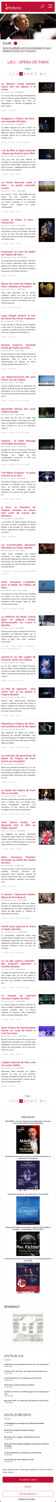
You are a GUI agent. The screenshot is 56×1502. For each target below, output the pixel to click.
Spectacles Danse (23, 142)
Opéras (18, 174)
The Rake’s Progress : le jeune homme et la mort (18, 474)
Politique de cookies (26, 1499)
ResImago (12, 1306)
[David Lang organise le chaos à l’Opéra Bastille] (47, 937)
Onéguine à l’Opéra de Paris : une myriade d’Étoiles (18, 120)
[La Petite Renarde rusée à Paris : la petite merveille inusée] (47, 186)
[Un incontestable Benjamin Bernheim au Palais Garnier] (47, 548)
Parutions (19, 681)
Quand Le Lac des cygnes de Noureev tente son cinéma (18, 658)
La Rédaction (9, 92)
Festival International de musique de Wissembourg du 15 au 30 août (28, 1260)
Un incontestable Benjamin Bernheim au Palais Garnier (18, 546)
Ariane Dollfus (9, 662)
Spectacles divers (16, 953)
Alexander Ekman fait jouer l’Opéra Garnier (18, 410)
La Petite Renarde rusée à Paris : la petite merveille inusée (18, 185)
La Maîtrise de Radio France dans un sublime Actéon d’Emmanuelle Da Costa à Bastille (18, 621)
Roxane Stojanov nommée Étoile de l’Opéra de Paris (18, 346)
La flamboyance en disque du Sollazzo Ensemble (24, 1423)
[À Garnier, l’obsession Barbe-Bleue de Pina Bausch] (47, 898)
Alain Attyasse (9, 124)
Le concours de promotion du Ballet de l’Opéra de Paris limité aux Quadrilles (18, 758)
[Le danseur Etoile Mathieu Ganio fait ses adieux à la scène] (47, 87)
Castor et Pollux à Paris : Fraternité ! (18, 221)
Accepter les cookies (28, 1480)
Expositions (17, 307)
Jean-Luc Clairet (10, 191)
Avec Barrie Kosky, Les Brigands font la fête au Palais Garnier (18, 825)
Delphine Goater (10, 257)
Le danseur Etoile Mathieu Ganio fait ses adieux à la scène (18, 86)
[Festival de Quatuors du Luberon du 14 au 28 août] (28, 1210)
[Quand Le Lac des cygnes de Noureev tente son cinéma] (47, 667)
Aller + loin (6, 307)
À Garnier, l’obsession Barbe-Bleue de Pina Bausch (18, 896)
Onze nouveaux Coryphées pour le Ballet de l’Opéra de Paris (18, 584)
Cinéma (4, 681)
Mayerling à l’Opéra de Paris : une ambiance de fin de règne (18, 725)
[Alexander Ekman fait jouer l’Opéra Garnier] (47, 412)
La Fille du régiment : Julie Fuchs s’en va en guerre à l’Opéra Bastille (18, 691)
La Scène (11, 142)
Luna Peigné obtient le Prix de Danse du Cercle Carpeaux (18, 317)
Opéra (11, 174)
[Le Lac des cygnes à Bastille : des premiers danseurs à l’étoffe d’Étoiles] (47, 970)
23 (41, 73)
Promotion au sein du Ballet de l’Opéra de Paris (18, 253)
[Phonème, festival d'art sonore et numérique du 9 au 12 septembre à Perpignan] (28, 1176)
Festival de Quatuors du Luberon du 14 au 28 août (28, 1194)
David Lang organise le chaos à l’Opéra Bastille (18, 928)
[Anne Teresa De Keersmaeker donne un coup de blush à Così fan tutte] (47, 1031)
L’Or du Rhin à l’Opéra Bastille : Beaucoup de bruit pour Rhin (18, 152)
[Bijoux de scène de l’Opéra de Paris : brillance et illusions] (47, 289)
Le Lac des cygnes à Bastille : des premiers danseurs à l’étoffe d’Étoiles (18, 963)
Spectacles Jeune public (11, 649)
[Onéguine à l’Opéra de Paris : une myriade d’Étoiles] (47, 125)
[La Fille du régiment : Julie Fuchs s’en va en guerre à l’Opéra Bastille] (47, 692)
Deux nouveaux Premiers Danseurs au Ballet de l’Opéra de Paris (18, 859)
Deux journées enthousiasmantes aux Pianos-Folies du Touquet (26, 1445)
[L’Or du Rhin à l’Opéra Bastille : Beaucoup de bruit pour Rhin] (47, 154)
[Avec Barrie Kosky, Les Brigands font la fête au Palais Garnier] (47, 833)
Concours (5, 609)
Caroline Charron (10, 932)
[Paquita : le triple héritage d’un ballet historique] (47, 444)
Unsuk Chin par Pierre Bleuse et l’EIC (19, 1459)
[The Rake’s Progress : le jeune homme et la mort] (47, 476)
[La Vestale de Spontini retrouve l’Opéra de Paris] (47, 999)
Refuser (28, 1487)
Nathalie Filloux (9, 289)
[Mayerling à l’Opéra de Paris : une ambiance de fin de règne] (47, 728)
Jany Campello (9, 1001)
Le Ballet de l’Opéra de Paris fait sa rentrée (18, 792)
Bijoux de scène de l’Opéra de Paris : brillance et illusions (18, 285)
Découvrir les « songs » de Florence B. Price (22, 1437)
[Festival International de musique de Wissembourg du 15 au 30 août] (28, 1278)
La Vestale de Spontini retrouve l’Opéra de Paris (18, 997)
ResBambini (29, 646)
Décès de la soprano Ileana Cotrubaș (19, 1430)
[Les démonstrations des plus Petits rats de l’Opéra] (47, 380)
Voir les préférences (28, 1494)
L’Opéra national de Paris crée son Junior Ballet (18, 1064)
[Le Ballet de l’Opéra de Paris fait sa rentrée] (47, 795)
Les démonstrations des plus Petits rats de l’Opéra (18, 378)
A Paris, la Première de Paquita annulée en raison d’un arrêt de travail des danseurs (18, 511)
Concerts (5, 571)
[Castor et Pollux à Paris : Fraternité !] (47, 230)
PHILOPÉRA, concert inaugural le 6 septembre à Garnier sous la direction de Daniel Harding (28, 1122)
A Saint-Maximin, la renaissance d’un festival (22, 1453)
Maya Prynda (9, 382)
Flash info (12, 110)
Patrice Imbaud (9, 156)
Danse (4, 110)
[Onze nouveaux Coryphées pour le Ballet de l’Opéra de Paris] (47, 586)
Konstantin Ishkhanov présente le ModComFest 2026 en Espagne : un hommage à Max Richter (28, 1228)
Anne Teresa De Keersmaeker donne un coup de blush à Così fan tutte (18, 1030)
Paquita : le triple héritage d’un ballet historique (18, 442)
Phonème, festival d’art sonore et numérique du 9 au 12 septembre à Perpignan (28, 1157)
